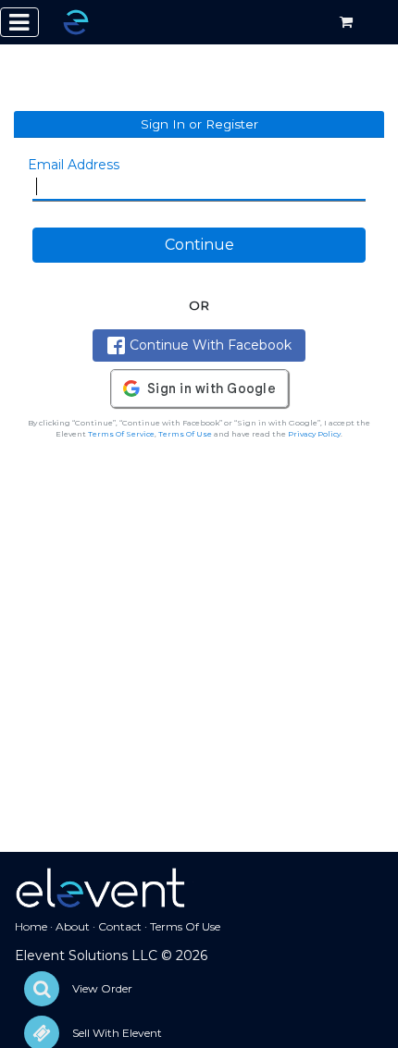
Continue (199, 244)
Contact (120, 926)
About (73, 926)
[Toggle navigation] (19, 22)
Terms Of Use (185, 433)
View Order (102, 988)
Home (31, 926)
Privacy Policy (314, 433)
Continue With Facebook (211, 345)
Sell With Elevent (117, 1033)
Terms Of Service (121, 433)
